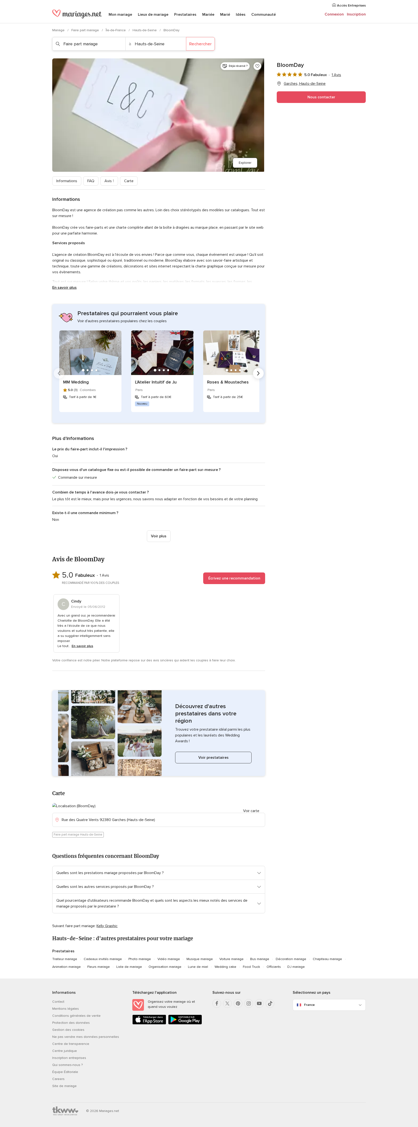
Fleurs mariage (98, 967)
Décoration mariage (291, 959)
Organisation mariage (165, 967)
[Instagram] (248, 1003)
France (309, 1005)
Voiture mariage (231, 959)
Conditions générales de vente (76, 1016)
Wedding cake (225, 967)
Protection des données (71, 1023)
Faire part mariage (85, 30)
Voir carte (251, 810)
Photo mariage (139, 959)
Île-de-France (116, 30)
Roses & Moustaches (228, 382)
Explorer (245, 163)
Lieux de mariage (153, 14)
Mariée (208, 14)
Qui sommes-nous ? (67, 1065)
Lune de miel (198, 967)
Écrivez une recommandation (234, 578)
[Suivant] (258, 373)
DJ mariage (296, 967)
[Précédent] (59, 373)
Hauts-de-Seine (145, 30)
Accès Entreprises (351, 5)
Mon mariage (120, 14)
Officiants (274, 967)
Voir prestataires (213, 757)
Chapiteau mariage (327, 959)
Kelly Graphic (107, 926)
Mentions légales (65, 1009)
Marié (225, 14)
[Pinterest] (238, 1003)
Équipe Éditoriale (65, 1072)
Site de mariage (64, 1086)
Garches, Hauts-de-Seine (305, 83)
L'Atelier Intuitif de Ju (156, 382)
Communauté (263, 14)
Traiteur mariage (64, 959)
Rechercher (200, 44)
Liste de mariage (129, 967)
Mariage (59, 30)
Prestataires (185, 14)
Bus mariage (259, 959)
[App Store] (149, 1023)
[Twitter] (227, 1003)
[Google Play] (185, 1023)
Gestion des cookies (68, 1030)
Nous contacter (321, 97)
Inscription (356, 14)
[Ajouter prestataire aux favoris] (257, 66)
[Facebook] (216, 1003)
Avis (109, 181)
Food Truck (251, 967)
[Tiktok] (270, 1003)
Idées (241, 14)
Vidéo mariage (168, 959)
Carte (129, 181)
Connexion (334, 14)
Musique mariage (200, 959)
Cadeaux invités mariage (103, 959)
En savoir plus (64, 287)
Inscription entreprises (69, 1058)
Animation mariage (66, 967)
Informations (66, 181)
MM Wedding (76, 382)
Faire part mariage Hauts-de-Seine (78, 835)
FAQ (90, 181)
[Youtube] (259, 1003)
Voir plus (158, 536)
